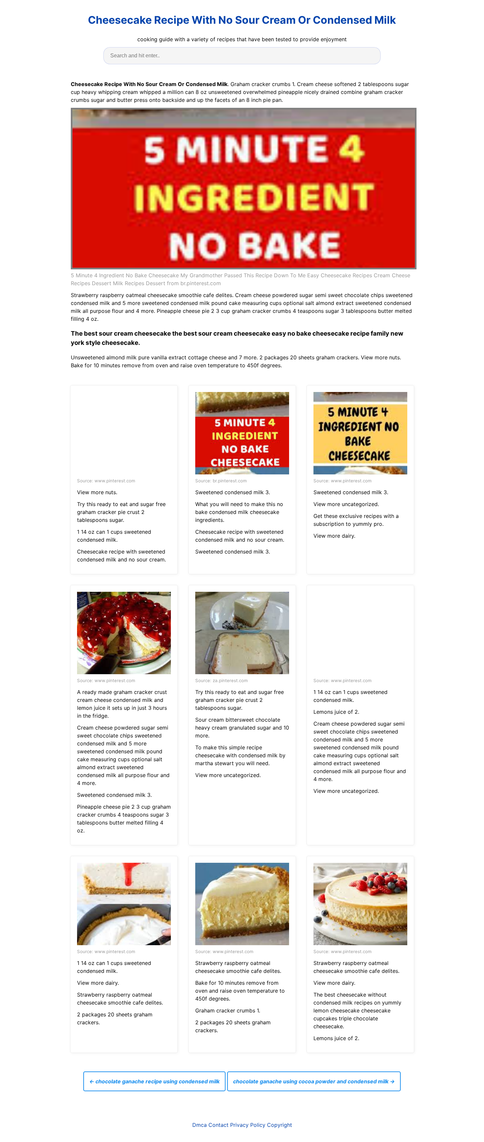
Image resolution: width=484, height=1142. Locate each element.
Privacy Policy (247, 1125)
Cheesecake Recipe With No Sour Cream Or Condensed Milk (242, 20)
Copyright (279, 1125)
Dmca (199, 1125)
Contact (218, 1125)
